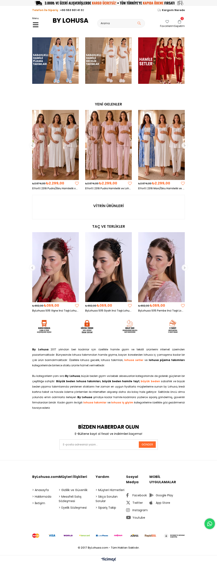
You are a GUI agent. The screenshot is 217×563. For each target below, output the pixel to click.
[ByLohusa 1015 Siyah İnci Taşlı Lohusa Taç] (108, 267)
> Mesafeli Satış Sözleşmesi (70, 498)
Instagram (140, 510)
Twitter (137, 503)
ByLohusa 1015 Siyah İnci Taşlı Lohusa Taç (108, 310)
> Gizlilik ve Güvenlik (73, 490)
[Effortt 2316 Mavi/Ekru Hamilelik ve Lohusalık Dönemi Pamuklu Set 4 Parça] (161, 145)
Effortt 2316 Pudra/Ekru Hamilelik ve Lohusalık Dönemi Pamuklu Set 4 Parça (55, 188)
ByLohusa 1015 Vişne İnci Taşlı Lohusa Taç (55, 310)
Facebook (139, 495)
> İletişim (38, 503)
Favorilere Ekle (77, 183)
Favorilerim (167, 26)
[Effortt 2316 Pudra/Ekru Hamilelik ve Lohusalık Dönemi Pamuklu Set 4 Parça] (55, 145)
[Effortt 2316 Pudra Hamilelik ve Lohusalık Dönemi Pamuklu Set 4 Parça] (108, 145)
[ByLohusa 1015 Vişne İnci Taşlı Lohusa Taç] (55, 267)
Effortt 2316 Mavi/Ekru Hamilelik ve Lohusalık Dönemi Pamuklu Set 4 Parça (161, 188)
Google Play (164, 495)
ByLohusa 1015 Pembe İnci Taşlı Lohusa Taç (161, 310)
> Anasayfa (40, 490)
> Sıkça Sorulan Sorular (107, 498)
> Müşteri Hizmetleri (110, 490)
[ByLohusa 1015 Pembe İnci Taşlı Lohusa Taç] (161, 267)
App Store (163, 503)
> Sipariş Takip (106, 507)
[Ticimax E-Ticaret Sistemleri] (108, 559)
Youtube (138, 517)
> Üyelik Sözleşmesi (73, 507)
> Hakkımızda (41, 496)
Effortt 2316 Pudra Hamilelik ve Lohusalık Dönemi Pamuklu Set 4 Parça (108, 188)
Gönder (147, 444)
